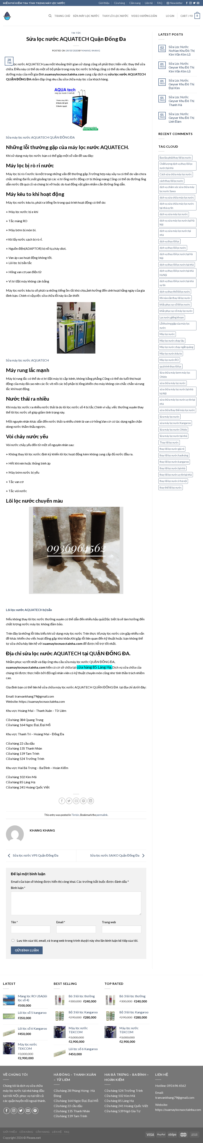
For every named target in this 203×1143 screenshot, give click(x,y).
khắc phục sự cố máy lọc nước (176, 310)
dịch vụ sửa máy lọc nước (174, 214)
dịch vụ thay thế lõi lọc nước (175, 291)
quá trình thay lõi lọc (170, 366)
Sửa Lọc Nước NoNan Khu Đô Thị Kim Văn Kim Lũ (182, 50)
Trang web (109, 922)
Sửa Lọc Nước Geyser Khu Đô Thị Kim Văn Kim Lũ (181, 67)
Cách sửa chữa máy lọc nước (176, 174)
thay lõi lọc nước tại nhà (172, 468)
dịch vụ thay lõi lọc (169, 241)
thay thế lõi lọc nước (171, 487)
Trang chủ (62, 15)
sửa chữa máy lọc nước (173, 383)
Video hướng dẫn (144, 15)
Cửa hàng (119, 3)
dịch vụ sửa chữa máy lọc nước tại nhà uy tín (177, 205)
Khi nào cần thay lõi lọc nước (175, 298)
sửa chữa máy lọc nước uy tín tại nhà (177, 401)
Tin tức (76, 33)
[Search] (50, 16)
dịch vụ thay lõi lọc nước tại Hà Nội (176, 256)
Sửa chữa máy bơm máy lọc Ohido (175, 374)
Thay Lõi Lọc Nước (115, 15)
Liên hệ (149, 3)
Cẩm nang (135, 3)
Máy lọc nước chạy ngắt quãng (176, 347)
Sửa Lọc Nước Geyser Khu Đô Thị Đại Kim (181, 84)
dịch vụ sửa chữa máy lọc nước (177, 197)
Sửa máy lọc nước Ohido (173, 429)
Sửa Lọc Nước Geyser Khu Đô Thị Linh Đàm (181, 117)
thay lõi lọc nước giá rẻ (172, 448)
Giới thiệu (104, 3)
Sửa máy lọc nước (86, 15)
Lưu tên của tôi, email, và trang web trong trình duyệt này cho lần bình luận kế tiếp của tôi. (77, 940)
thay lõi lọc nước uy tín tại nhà (176, 474)
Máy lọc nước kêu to (171, 353)
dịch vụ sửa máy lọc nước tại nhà (175, 232)
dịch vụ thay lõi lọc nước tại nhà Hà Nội (177, 272)
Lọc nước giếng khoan (172, 317)
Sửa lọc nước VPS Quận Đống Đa (35, 855)
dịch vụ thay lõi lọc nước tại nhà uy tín (177, 283)
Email (60, 922)
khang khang (91, 50)
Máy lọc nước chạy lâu (172, 340)
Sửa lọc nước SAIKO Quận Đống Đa (115, 855)
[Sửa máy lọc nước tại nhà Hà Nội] (23, 16)
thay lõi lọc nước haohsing (174, 455)
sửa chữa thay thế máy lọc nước (177, 410)
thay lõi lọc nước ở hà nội (173, 481)
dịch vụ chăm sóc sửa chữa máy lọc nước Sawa (177, 189)
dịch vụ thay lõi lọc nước (173, 247)
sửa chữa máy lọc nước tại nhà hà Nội (176, 391)
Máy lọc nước (167, 334)
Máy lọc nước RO (169, 359)
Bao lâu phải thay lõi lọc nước (175, 157)
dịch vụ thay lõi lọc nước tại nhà (177, 264)
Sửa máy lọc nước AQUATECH (27, 360)
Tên (14, 922)
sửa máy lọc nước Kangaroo (175, 423)
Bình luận (18, 888)
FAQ (159, 3)
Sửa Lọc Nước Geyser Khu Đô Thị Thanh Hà (181, 100)
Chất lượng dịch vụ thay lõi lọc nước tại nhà (176, 165)
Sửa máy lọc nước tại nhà (173, 436)
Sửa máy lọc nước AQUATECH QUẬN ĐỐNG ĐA (40, 137)
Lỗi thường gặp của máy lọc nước (175, 325)
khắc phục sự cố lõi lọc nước (175, 304)
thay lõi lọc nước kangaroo (174, 461)
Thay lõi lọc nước (169, 442)
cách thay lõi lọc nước (171, 180)
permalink (102, 814)
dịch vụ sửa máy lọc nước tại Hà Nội (177, 222)
